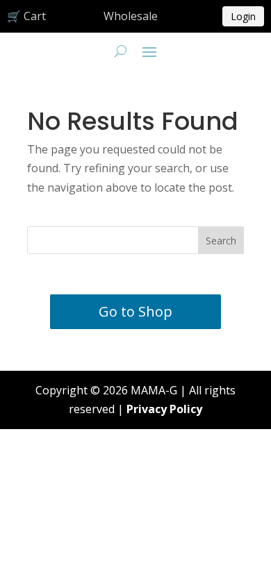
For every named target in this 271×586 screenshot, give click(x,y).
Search (221, 240)
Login (243, 16)
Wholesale (131, 16)
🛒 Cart (26, 16)
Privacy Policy (164, 409)
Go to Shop (135, 311)
